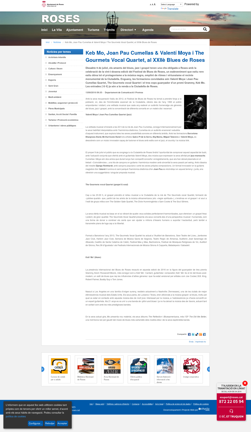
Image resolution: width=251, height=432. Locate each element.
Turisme (93, 29)
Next (207, 369)
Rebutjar (49, 423)
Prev (44, 369)
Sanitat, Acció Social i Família (62, 114)
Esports (52, 79)
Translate (172, 9)
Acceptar (62, 423)
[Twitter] (193, 334)
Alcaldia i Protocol (57, 62)
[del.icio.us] (197, 334)
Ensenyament (55, 74)
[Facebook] (189, 334)
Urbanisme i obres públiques (62, 125)
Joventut (52, 91)
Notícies (57, 42)
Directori (128, 29)
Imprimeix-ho (200, 341)
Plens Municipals (56, 108)
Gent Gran (53, 85)
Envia (191, 341)
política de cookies (16, 416)
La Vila (57, 29)
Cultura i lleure (55, 68)
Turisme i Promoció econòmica (63, 119)
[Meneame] (200, 334)
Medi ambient (54, 97)
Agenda (148, 29)
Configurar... (35, 423)
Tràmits (109, 29)
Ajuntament (74, 29)
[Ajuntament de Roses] (125, 19)
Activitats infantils (57, 57)
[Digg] (204, 334)
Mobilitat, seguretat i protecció (63, 102)
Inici (44, 29)
